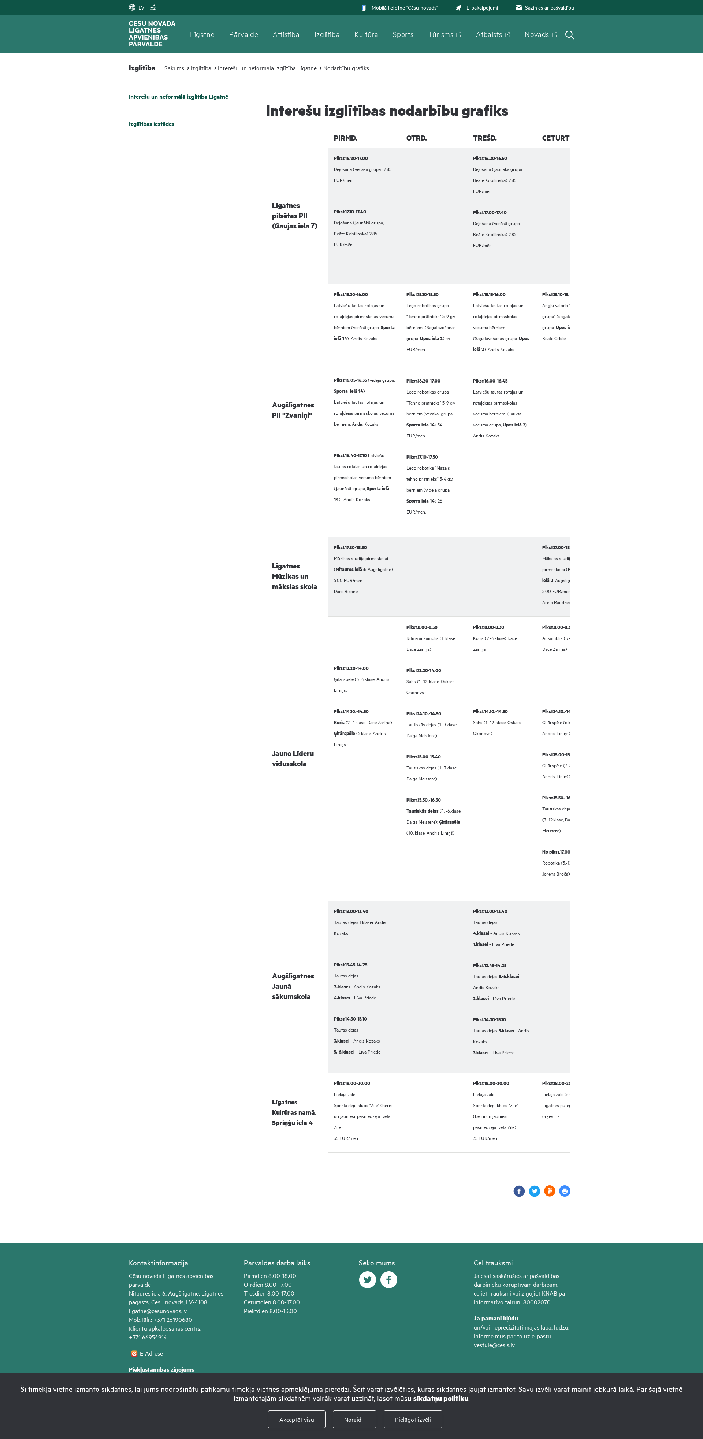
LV (141, 7)
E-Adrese (151, 1353)
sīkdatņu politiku (440, 1398)
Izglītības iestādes (151, 123)
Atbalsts (489, 33)
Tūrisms (440, 33)
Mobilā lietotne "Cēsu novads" (405, 7)
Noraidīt (354, 1419)
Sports (403, 33)
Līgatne (202, 33)
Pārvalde (243, 33)
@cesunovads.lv (166, 1310)
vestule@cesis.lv (494, 1345)
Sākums (174, 67)
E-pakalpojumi (482, 7)
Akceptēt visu (296, 1419)
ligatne (137, 1310)
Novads (537, 33)
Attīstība (286, 33)
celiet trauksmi (492, 1293)
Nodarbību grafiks (346, 67)
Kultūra (366, 33)
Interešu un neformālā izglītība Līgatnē (267, 67)
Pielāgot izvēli (413, 1419)
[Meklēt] (569, 36)
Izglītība (327, 33)
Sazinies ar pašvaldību (549, 7)
